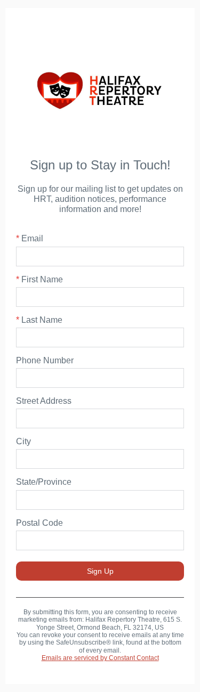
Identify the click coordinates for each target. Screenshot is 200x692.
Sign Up (100, 571)
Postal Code (39, 522)
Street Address (43, 400)
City (23, 441)
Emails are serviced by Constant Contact (100, 658)
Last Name (39, 319)
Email (29, 238)
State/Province (43, 481)
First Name (39, 279)
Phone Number (45, 360)
